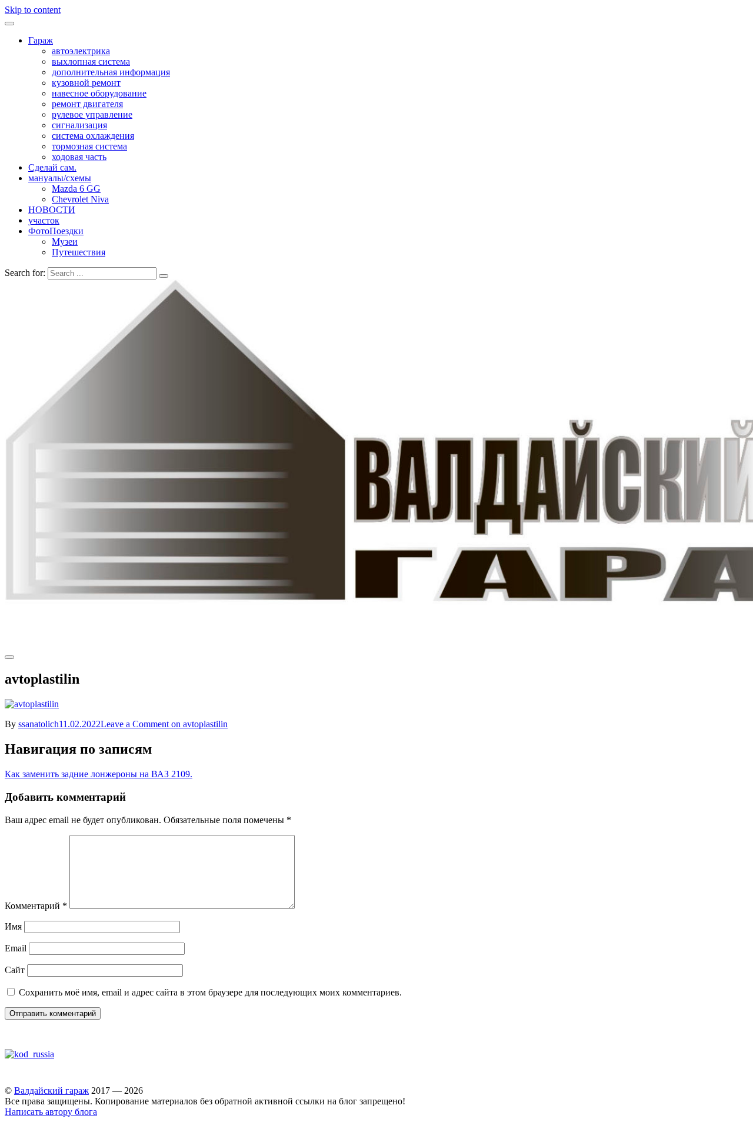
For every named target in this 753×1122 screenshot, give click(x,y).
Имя (13, 926)
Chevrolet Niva (80, 199)
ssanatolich (38, 724)
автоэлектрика (81, 51)
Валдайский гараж (51, 1091)
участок (43, 220)
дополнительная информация (111, 72)
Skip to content (33, 10)
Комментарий (36, 906)
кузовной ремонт (86, 83)
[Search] (163, 276)
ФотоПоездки (56, 231)
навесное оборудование (99, 93)
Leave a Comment (164, 724)
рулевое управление (92, 114)
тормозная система (89, 146)
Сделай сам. (52, 167)
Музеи (65, 242)
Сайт (15, 970)
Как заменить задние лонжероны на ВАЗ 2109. (98, 774)
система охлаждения (93, 136)
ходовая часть (79, 157)
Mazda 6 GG (76, 189)
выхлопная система (91, 61)
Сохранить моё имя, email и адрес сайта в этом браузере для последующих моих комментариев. (210, 992)
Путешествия (78, 252)
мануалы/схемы (59, 178)
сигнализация (79, 125)
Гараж (40, 40)
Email (15, 948)
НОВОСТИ (51, 210)
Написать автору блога (51, 1112)
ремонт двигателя (87, 104)
